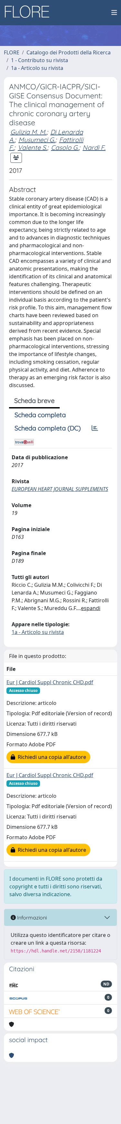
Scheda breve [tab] (34, 400)
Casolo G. (65, 147)
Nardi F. (94, 147)
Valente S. (32, 147)
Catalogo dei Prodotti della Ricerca (68, 52)
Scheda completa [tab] (40, 415)
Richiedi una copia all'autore (50, 757)
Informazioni (31, 917)
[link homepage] (29, 12)
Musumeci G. (36, 140)
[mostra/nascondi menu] (114, 12)
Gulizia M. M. (28, 132)
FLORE (11, 52)
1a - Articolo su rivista (37, 68)
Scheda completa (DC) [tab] (48, 428)
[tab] (95, 428)
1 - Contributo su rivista (39, 60)
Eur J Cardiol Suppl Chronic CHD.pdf (49, 682)
